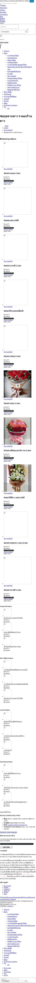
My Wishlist (7, 972)
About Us (6, 890)
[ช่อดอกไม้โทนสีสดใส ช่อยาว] (20, 716)
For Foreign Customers (10, 105)
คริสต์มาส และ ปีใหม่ (14, 85)
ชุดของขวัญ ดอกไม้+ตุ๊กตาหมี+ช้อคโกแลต (21, 925)
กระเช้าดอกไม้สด (13, 55)
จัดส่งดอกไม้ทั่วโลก (13, 90)
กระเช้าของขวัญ (12, 80)
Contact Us (7, 889)
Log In (6, 975)
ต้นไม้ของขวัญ (12, 83)
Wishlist (6, 887)
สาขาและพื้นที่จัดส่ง (10, 96)
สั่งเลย (31, 1)
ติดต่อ (5, 103)
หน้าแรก (6, 51)
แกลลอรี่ (6, 99)
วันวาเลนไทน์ (11, 76)
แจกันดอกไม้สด (12, 62)
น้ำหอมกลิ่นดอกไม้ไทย (14, 78)
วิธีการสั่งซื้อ (8, 92)
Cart (5, 973)
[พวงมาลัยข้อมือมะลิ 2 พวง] (20, 627)
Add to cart (8, 181)
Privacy (6, 892)
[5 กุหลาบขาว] (20, 745)
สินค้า (5, 53)
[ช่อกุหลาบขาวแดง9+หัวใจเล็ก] (20, 613)
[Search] (27, 30)
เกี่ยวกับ (6, 101)
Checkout (10, 906)
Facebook (3, 832)
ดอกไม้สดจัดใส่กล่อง (14, 71)
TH (5, 107)
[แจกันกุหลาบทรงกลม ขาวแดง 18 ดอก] (20, 782)
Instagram (14, 832)
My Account (7, 886)
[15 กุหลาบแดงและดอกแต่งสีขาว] (20, 731)
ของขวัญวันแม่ (12, 58)
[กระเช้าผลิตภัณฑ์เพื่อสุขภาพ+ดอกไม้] (20, 664)
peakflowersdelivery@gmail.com (17, 825)
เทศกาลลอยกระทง (13, 87)
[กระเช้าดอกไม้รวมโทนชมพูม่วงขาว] (20, 797)
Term (5, 894)
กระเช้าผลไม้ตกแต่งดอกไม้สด (17, 64)
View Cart (3, 906)
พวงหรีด (10, 74)
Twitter (8, 832)
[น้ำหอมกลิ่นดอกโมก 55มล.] (20, 641)
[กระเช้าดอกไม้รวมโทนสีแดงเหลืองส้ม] (20, 679)
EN (8, 108)
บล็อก (5, 970)
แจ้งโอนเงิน (7, 94)
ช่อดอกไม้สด (11, 60)
